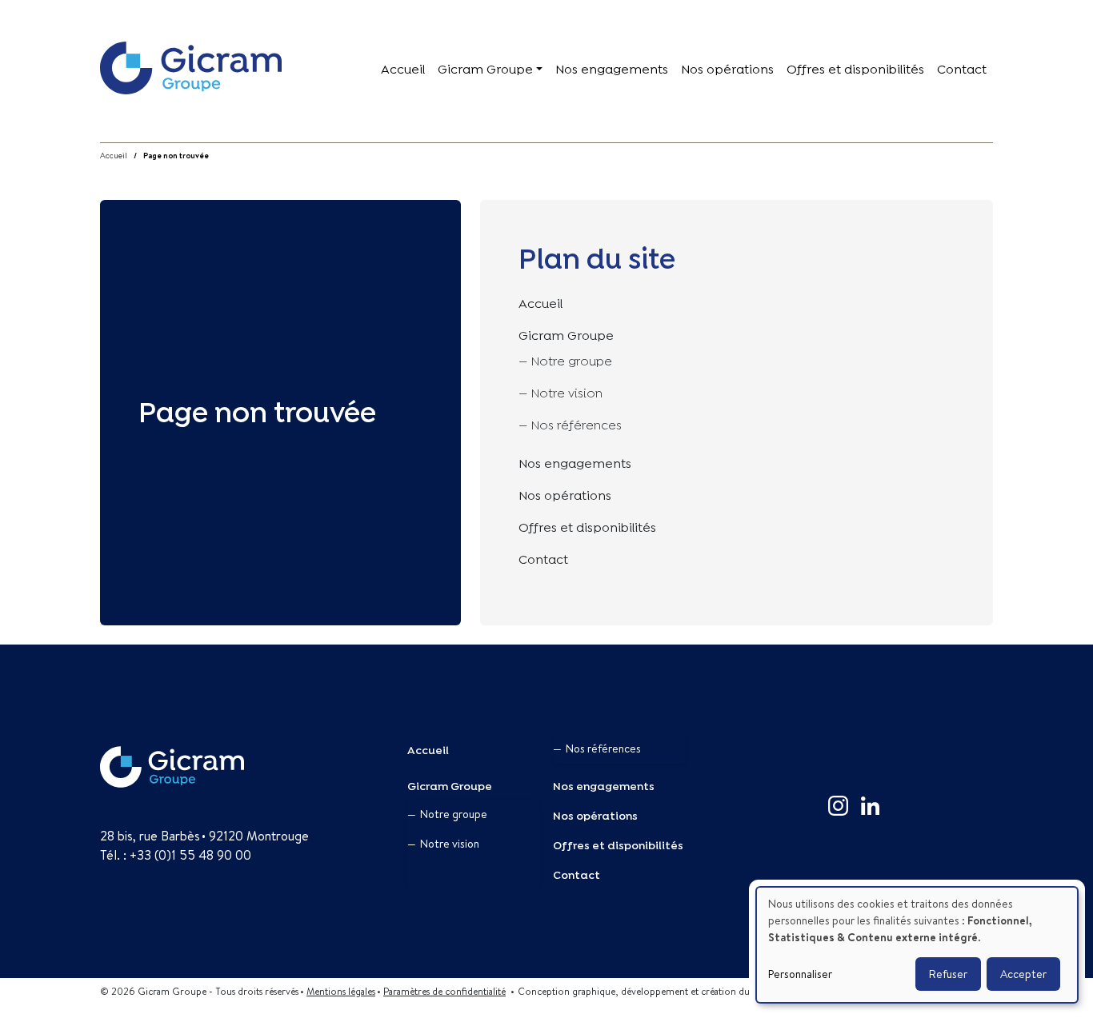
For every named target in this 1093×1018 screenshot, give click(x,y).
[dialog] (917, 945)
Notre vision (567, 391)
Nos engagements (611, 67)
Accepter (1023, 974)
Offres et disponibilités (855, 67)
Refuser (948, 974)
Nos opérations (727, 67)
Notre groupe (571, 359)
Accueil (403, 67)
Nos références (576, 423)
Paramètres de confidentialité (444, 991)
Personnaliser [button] (800, 974)
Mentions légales (340, 991)
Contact (962, 67)
